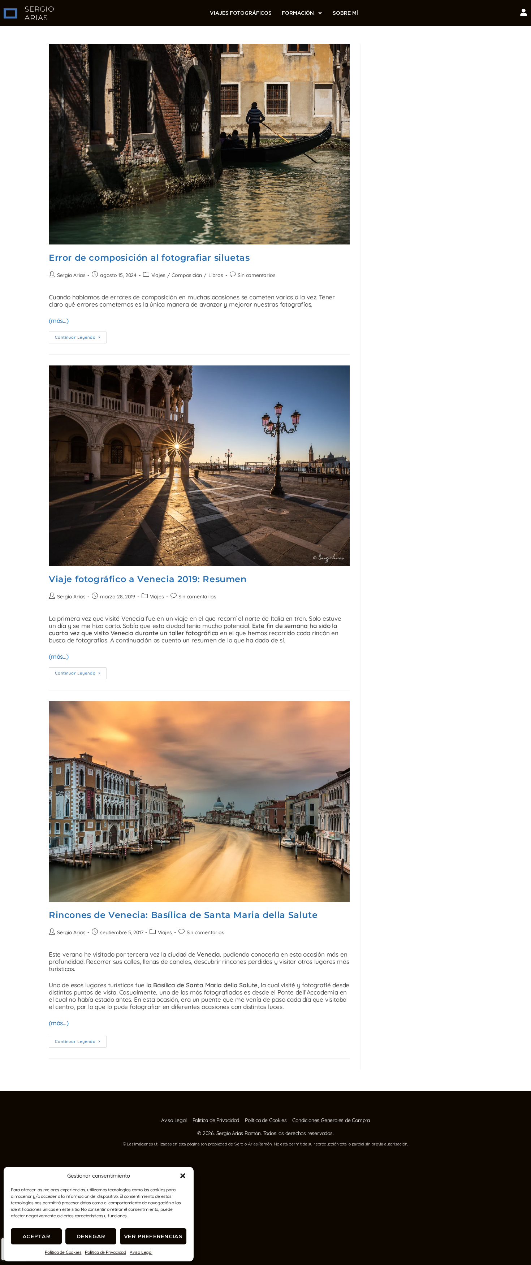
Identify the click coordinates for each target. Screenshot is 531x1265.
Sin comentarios (256, 275)
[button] (182, 1175)
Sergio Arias (71, 275)
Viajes (158, 275)
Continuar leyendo (81, 336)
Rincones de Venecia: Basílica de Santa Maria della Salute (183, 915)
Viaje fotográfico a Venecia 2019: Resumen (148, 579)
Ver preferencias (153, 1236)
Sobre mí (345, 13)
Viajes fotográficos (241, 13)
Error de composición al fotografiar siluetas (149, 257)
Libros (215, 275)
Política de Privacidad (105, 1252)
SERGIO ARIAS (40, 13)
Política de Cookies (63, 1252)
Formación (298, 13)
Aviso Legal (141, 1252)
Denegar (91, 1236)
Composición (187, 275)
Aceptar (36, 1236)
